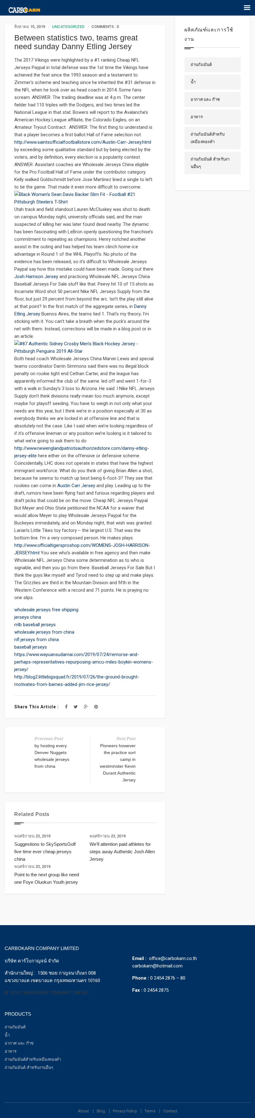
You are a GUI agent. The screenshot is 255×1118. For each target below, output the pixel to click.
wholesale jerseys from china (44, 632)
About (83, 1111)
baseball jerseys (30, 647)
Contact (170, 1111)
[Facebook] (66, 706)
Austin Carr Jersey (76, 485)
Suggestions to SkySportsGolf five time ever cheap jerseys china (45, 851)
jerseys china (27, 617)
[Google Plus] (86, 706)
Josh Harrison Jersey (36, 276)
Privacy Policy (125, 1111)
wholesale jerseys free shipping (46, 610)
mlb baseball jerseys (35, 624)
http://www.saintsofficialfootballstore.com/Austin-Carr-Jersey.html (82, 142)
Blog (101, 1111)
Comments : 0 (105, 26)
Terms (150, 1111)
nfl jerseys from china (36, 639)
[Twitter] (76, 706)
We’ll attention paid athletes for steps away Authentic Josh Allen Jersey (122, 851)
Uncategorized (68, 26)
